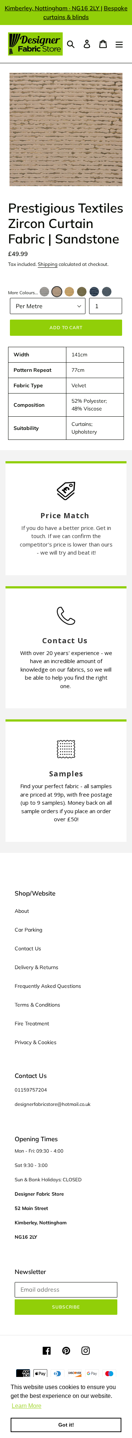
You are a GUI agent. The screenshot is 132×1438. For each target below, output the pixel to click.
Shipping (48, 264)
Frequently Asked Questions (48, 986)
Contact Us (28, 948)
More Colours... (23, 292)
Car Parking (28, 929)
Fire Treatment (32, 1023)
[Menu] (119, 44)
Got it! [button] (66, 1425)
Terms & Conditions (37, 1004)
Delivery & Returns (36, 967)
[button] (44, 291)
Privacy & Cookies (35, 1042)
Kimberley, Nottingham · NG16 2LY (53, 8)
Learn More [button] (26, 1406)
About (22, 911)
